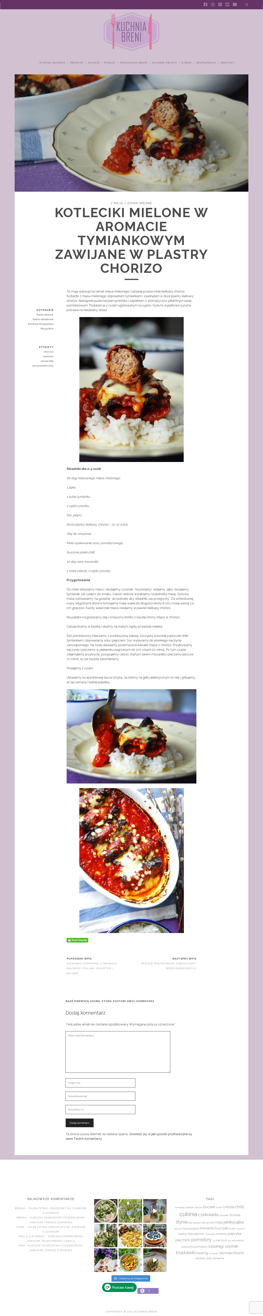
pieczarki (182, 1240)
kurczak (221, 1228)
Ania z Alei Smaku (31, 1236)
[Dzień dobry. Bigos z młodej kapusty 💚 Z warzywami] (130, 1260)
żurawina (218, 1258)
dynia (182, 1222)
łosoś (239, 1252)
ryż (214, 1240)
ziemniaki (226, 1253)
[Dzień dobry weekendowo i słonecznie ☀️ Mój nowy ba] (105, 1235)
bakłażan (189, 1207)
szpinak (231, 1246)
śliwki (209, 1258)
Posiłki (109, 62)
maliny (182, 1233)
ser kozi (221, 1240)
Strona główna (52, 62)
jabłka (229, 1222)
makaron (240, 1229)
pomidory (201, 1239)
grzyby (210, 1222)
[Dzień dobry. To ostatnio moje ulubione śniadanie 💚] (105, 1210)
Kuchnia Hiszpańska (41, 323)
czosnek (223, 1215)
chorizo (49, 351)
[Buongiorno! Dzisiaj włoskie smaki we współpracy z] (155, 1260)
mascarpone (196, 1233)
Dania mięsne (139, 203)
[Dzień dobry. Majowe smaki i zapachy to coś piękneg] (105, 1260)
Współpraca (206, 62)
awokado (180, 1207)
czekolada (208, 1214)
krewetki (207, 1228)
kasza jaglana (191, 1228)
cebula (228, 1207)
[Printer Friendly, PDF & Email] (77, 940)
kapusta (178, 1229)
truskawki (186, 1252)
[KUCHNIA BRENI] (131, 50)
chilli (239, 1206)
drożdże (234, 1215)
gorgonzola (199, 1222)
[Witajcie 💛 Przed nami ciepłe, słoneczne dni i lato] (155, 1210)
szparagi (216, 1246)
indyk (219, 1222)
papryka (234, 1234)
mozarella (47, 361)
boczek (209, 1207)
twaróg (202, 1253)
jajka (239, 1222)
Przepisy (77, 62)
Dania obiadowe (43, 319)
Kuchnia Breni (131, 1173)
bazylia (198, 1207)
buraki (219, 1207)
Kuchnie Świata (164, 62)
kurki (232, 1228)
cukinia (188, 1214)
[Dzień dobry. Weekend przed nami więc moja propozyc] (155, 1235)
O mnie (186, 62)
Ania (21, 1245)
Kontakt (228, 62)
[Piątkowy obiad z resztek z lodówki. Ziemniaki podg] (130, 1235)
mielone (48, 356)
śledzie (200, 1258)
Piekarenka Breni (133, 62)
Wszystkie (47, 328)
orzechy (221, 1234)
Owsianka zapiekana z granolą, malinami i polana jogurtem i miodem (92, 968)
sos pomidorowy (43, 365)
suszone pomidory (194, 1246)
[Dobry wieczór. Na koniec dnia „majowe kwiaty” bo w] (130, 1210)
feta (190, 1222)
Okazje (93, 62)
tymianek (213, 1253)
